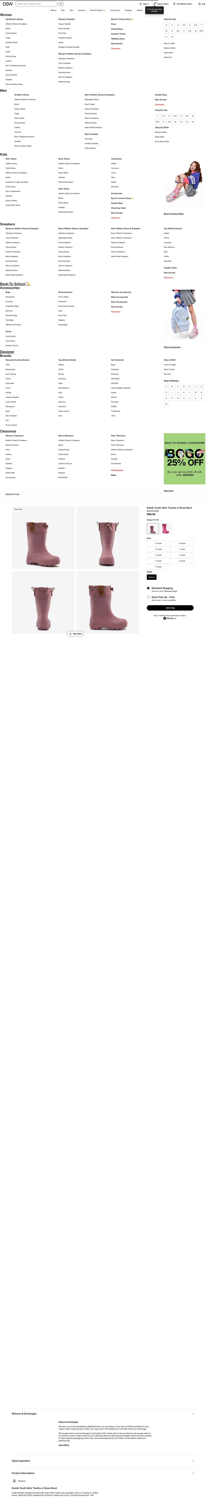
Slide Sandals (90, 148)
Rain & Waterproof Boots (16, 65)
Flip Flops (62, 33)
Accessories (116, 193)
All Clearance (117, 470)
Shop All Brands (171, 380)
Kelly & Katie (169, 369)
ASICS (166, 238)
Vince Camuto (11, 425)
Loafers (8, 61)
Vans (60, 415)
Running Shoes (64, 72)
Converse (115, 168)
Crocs (113, 172)
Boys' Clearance (117, 440)
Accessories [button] (115, 10)
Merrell (114, 397)
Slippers (9, 79)
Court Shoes (90, 104)
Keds (60, 383)
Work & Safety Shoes (14, 84)
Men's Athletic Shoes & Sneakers (100, 94)
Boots (8, 28)
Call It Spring (11, 374)
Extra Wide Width (162, 141)
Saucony (61, 401)
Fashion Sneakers (65, 67)
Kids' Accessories (119, 301)
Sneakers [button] (81, 10)
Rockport (114, 401)
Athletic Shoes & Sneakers (16, 24)
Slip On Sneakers (118, 251)
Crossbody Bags (12, 306)
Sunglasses (62, 324)
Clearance (115, 48)
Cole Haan (10, 383)
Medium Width (169, 48)
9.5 (189, 31)
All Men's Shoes (21, 94)
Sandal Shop (117, 28)
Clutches (9, 301)
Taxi (7, 420)
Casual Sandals (64, 24)
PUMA (113, 182)
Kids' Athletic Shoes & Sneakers (125, 228)
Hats (60, 310)
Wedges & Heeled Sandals (68, 47)
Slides (60, 42)
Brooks (61, 374)
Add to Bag (170, 608)
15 (193, 121)
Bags (8, 292)
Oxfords (17, 132)
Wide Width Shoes (13, 205)
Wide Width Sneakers (93, 127)
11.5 (169, 121)
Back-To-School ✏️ (97, 10)
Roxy (8, 411)
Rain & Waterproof (13, 191)
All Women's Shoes (14, 19)
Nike (113, 177)
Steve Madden (11, 415)
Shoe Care (62, 315)
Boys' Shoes (64, 158)
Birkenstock (10, 369)
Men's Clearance (65, 435)
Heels (8, 51)
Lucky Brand (11, 401)
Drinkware (62, 301)
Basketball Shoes (92, 99)
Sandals (9, 70)
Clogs (8, 37)
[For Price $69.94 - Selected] (153, 528)
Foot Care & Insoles (66, 306)
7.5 (166, 31)
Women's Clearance (15, 435)
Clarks (8, 378)
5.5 (184, 25)
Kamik (113, 392)
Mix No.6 (167, 374)
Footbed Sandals (65, 37)
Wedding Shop (118, 38)
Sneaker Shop (170, 267)
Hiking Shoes (11, 56)
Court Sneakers (64, 63)
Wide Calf (168, 57)
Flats (8, 47)
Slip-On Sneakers (65, 77)
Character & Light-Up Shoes (17, 182)
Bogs (113, 364)
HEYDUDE (115, 378)
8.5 (178, 31)
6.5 (195, 25)
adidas (113, 163)
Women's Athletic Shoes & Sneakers (74, 53)
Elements (115, 374)
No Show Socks (12, 345)
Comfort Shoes (11, 42)
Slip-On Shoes (11, 75)
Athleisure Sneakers (66, 58)
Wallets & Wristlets (13, 324)
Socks (8, 331)
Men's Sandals (91, 134)
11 (166, 36)
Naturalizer (10, 406)
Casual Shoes (11, 33)
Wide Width (168, 52)
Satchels (9, 310)
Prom (113, 24)
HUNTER (114, 383)
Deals (113, 475)
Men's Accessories (119, 297)
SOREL (114, 406)
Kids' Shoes (11, 158)
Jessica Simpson (12, 397)
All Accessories (65, 292)
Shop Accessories (172, 347)
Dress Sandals (64, 28)
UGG (113, 415)
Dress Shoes (19, 118)
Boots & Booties (12, 445)
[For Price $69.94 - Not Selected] (165, 528)
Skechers (115, 186)
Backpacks (10, 297)
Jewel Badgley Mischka (120, 388)
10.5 (201, 31)
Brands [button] (139, 10)
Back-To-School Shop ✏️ (122, 19)
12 (172, 36)
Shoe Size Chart (118, 208)
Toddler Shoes (11, 163)
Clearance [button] (151, 10)
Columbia (115, 369)
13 (181, 121)
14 (187, 121)
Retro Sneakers (12, 256)
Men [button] (63, 10)
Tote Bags (10, 320)
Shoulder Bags (11, 315)
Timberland (115, 411)
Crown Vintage (170, 364)
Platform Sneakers (13, 251)
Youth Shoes (11, 168)
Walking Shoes (64, 81)
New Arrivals (116, 43)
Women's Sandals (66, 19)
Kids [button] (71, 10)
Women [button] (53, 10)
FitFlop (8, 392)
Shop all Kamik (153, 510)
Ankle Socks (11, 336)
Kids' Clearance (118, 435)
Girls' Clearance (117, 445)
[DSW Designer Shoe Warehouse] (8, 3)
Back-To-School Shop (174, 213)
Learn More (64, 1444)
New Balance (169, 247)
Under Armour (63, 411)
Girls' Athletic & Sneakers (121, 238)
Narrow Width (169, 43)
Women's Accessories (121, 292)
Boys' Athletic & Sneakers (121, 233)
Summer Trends (118, 33)
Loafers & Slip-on (65, 463)
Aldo (7, 364)
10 (196, 31)
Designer (128, 10)
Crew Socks (10, 341)
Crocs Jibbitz (63, 297)
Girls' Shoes (63, 188)
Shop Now (168, 490)
